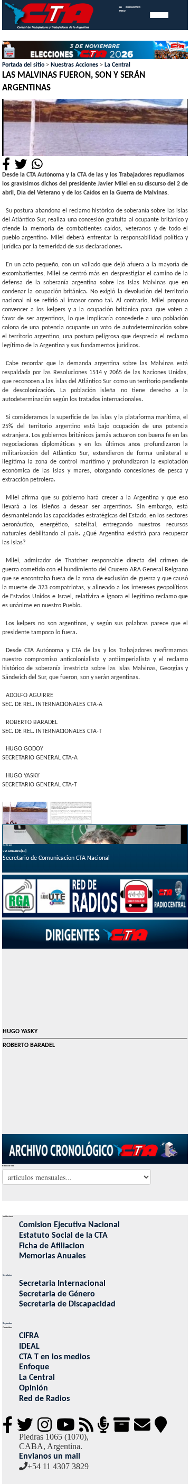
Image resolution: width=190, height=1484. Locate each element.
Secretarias (7, 1275)
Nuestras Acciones (74, 65)
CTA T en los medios (54, 1357)
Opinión (33, 1388)
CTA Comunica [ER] (14, 851)
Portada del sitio (23, 65)
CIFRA (29, 1336)
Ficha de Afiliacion (51, 1246)
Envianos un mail (49, 1456)
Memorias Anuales (52, 1256)
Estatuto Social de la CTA (63, 1235)
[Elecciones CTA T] (95, 51)
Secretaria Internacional (62, 1283)
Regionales (7, 1323)
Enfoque (34, 1367)
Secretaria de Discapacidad (67, 1304)
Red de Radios (44, 1399)
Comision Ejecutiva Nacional (69, 1225)
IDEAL (29, 1346)
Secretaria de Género (57, 1294)
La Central (117, 65)
